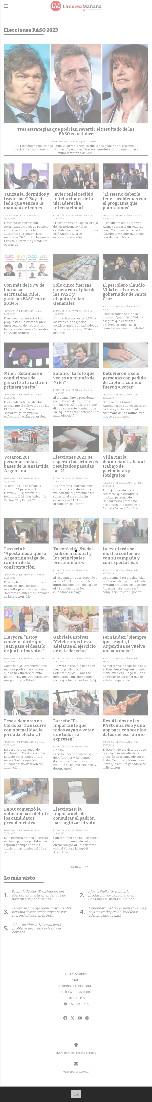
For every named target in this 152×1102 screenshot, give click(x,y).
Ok (76, 1094)
